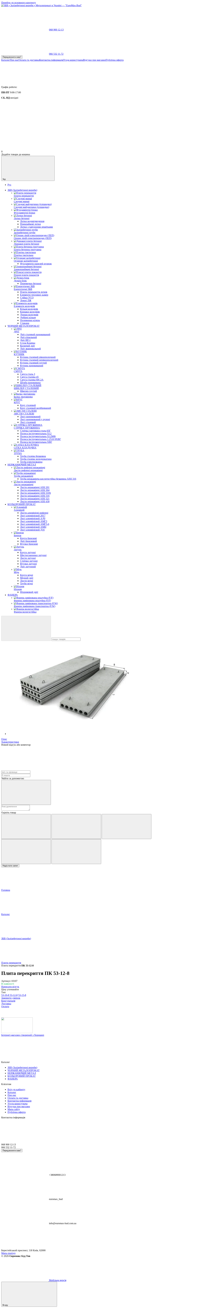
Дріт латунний (28, 566)
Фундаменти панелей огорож (36, 263)
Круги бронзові (28, 538)
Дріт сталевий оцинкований (35, 334)
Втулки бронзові (29, 544)
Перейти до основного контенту (18, 2)
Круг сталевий (28, 405)
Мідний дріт (26, 578)
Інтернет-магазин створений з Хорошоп (22, 1035)
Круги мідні (26, 575)
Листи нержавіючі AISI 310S (35, 493)
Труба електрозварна (31, 461)
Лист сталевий (28, 422)
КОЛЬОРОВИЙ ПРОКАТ (22, 504)
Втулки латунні (28, 563)
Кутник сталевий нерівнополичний (39, 360)
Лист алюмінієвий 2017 (32, 515)
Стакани (24, 323)
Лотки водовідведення (32, 221)
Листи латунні (28, 558)
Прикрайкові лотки (30, 224)
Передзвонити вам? (12, 57)
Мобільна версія (57, 1280)
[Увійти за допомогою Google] (26, 792)
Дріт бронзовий (28, 541)
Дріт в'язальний (28, 337)
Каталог (5, 60)
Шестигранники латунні (33, 555)
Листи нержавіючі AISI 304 (34, 490)
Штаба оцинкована (30, 382)
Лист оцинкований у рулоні (35, 419)
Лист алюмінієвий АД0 (32, 518)
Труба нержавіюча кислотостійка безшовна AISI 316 (48, 478)
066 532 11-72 (56, 54)
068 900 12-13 (56, 29)
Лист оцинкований (30, 416)
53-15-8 (22, 995)
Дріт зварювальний (30, 348)
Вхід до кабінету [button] (16, 1089)
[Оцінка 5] (76, 851)
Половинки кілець (30, 320)
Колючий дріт (27, 345)
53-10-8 (5, 995)
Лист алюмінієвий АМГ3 (33, 521)
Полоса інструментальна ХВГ (36, 442)
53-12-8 (14, 995)
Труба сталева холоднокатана (36, 459)
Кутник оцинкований (31, 365)
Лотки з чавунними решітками (36, 227)
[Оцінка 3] (126, 826)
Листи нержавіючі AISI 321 (34, 498)
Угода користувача (73, 60)
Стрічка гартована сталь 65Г (35, 430)
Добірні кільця (28, 317)
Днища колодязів (29, 314)
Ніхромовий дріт (29, 592)
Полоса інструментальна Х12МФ (38, 436)
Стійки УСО (27, 297)
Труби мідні (26, 583)
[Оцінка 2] (76, 826)
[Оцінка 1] (26, 826)
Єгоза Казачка (27, 343)
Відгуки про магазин (94, 60)
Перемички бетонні (30, 283)
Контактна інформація (51, 60)
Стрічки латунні (29, 561)
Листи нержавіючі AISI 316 (34, 495)
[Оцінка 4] (26, 851)
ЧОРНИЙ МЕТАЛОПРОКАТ (24, 326)
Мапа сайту (14, 1109)
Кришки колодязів (30, 311)
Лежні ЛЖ (25, 300)
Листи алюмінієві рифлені (34, 512)
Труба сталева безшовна (33, 456)
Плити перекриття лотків (33, 292)
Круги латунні (28, 552)
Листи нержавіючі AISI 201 (34, 487)
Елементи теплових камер (34, 294)
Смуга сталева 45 (29, 377)
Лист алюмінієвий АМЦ (33, 527)
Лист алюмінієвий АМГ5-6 (34, 524)
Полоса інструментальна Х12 (36, 433)
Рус (9, 184)
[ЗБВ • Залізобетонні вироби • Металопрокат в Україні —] (17, 1032)
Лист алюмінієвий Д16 (32, 529)
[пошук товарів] (26, 628)
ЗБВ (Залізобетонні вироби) (22, 190)
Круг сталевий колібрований (35, 408)
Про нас (14, 60)
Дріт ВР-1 (25, 340)
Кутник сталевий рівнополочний (38, 357)
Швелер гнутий (28, 391)
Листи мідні (26, 580)
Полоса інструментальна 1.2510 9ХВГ (40, 439)
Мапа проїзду (8, 1253)
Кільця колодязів (29, 309)
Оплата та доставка (29, 60)
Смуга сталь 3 (27, 374)
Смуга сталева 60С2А (31, 379)
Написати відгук (10, 986)
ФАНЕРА (13, 595)
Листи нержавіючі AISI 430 (34, 501)
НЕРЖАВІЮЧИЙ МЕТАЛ (22, 464)
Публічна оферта (115, 60)
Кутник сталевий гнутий (33, 362)
